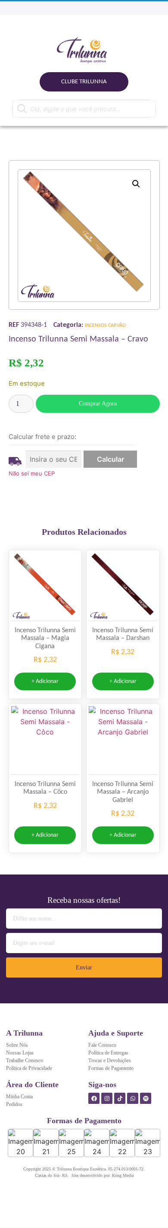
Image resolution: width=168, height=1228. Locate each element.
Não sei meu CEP (32, 473)
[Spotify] (145, 1098)
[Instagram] (106, 1098)
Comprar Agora (98, 403)
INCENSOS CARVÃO (105, 325)
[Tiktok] (119, 1098)
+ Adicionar (45, 681)
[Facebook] (94, 1098)
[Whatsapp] (132, 1098)
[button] (136, 184)
